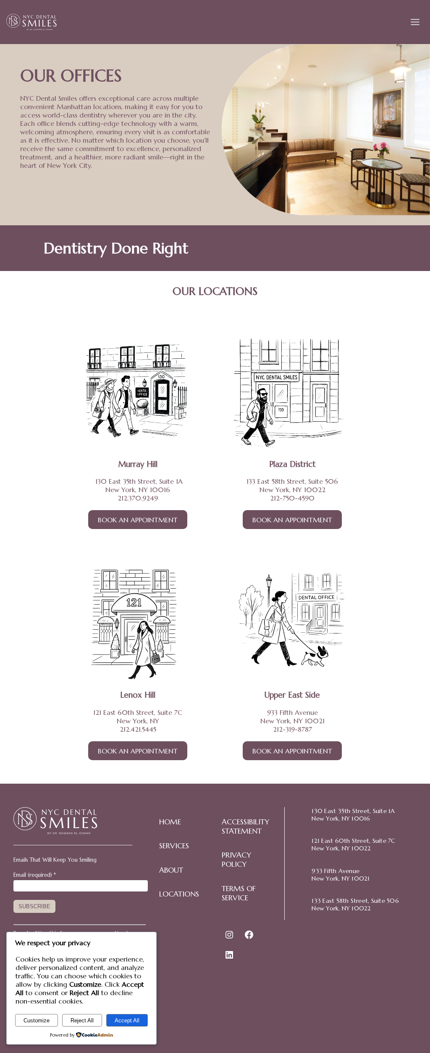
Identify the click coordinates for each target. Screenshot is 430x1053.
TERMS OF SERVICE (239, 893)
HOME (170, 821)
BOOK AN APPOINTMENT (138, 520)
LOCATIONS (179, 894)
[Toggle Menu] (415, 22)
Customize (37, 1020)
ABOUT (171, 870)
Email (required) (34, 874)
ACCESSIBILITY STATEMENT (245, 826)
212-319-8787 (292, 729)
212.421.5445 (138, 729)
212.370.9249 (138, 498)
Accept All (127, 1020)
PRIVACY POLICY (236, 859)
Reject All (82, 1020)
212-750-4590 (292, 498)
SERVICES (174, 845)
